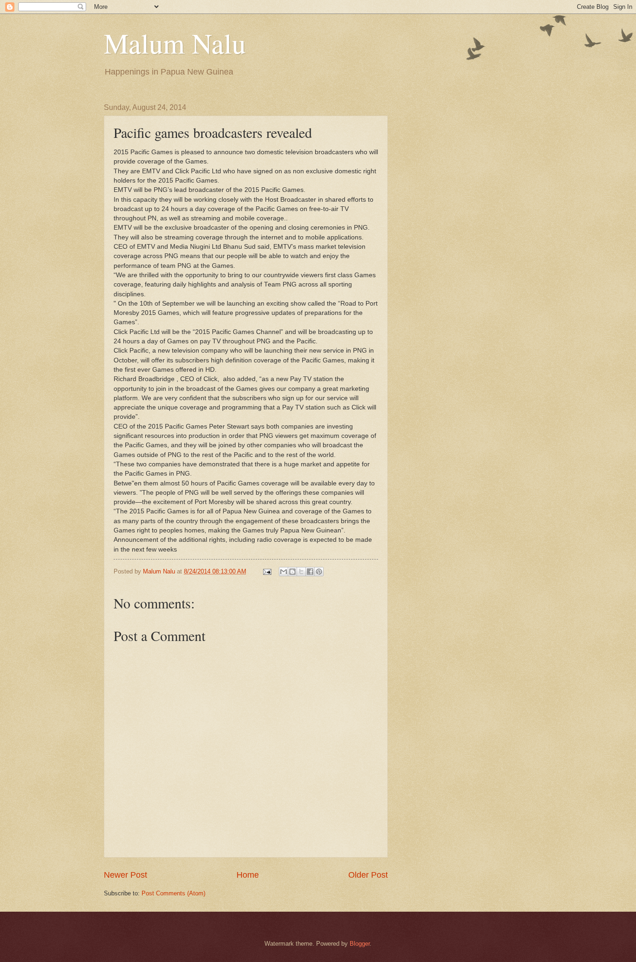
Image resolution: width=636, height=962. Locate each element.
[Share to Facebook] (310, 571)
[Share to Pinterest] (319, 571)
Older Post (368, 875)
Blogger (360, 943)
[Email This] (283, 571)
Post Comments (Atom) (173, 893)
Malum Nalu (175, 42)
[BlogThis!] (292, 571)
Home (248, 875)
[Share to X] (301, 571)
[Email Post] (266, 571)
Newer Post (125, 875)
